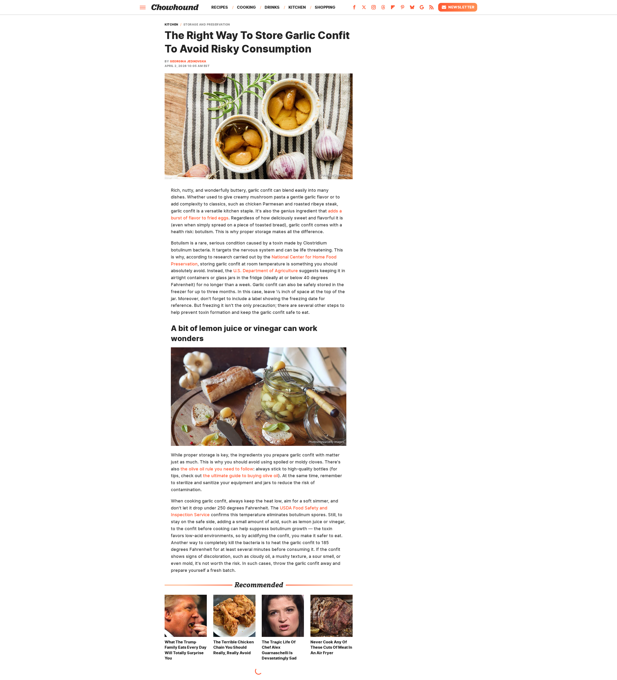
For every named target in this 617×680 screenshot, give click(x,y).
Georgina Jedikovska (188, 61)
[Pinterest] (402, 8)
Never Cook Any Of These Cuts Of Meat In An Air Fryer (331, 647)
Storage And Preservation (206, 24)
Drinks (272, 7)
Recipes (219, 7)
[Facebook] (354, 8)
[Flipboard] (393, 8)
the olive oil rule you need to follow (217, 468)
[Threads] (383, 8)
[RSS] (431, 8)
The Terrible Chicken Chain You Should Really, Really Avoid (233, 647)
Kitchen (297, 7)
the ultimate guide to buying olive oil (240, 475)
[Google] (422, 8)
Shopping (325, 7)
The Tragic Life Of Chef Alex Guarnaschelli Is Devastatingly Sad (279, 650)
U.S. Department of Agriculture (265, 270)
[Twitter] (364, 8)
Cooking (246, 7)
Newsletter (461, 7)
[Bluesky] (412, 8)
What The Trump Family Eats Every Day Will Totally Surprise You (186, 650)
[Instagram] (373, 8)
